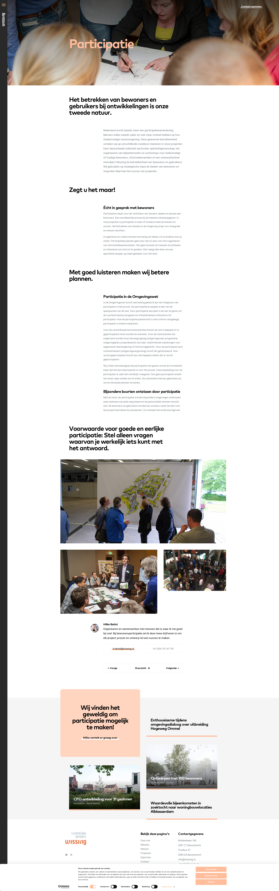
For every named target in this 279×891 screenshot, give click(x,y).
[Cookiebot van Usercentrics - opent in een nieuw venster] (63, 886)
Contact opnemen (251, 6)
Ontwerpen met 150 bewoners (176, 778)
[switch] (116, 889)
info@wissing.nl (187, 859)
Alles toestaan (211, 869)
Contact (145, 861)
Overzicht (140, 668)
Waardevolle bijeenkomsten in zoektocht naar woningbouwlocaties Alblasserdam (181, 807)
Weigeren (211, 882)
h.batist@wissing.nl (123, 648)
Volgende (171, 668)
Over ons (145, 840)
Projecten (146, 853)
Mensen (145, 844)
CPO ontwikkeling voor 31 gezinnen (103, 798)
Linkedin (66, 855)
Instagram (71, 855)
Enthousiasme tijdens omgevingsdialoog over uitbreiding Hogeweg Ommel (179, 724)
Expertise (146, 857)
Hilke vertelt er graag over (100, 737)
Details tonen (167, 887)
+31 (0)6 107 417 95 (163, 648)
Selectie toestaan (211, 876)
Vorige (113, 668)
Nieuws (145, 849)
